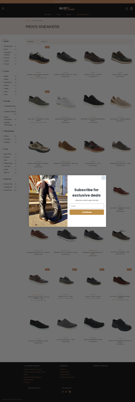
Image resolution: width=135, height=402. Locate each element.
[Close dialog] (103, 178)
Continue (87, 212)
